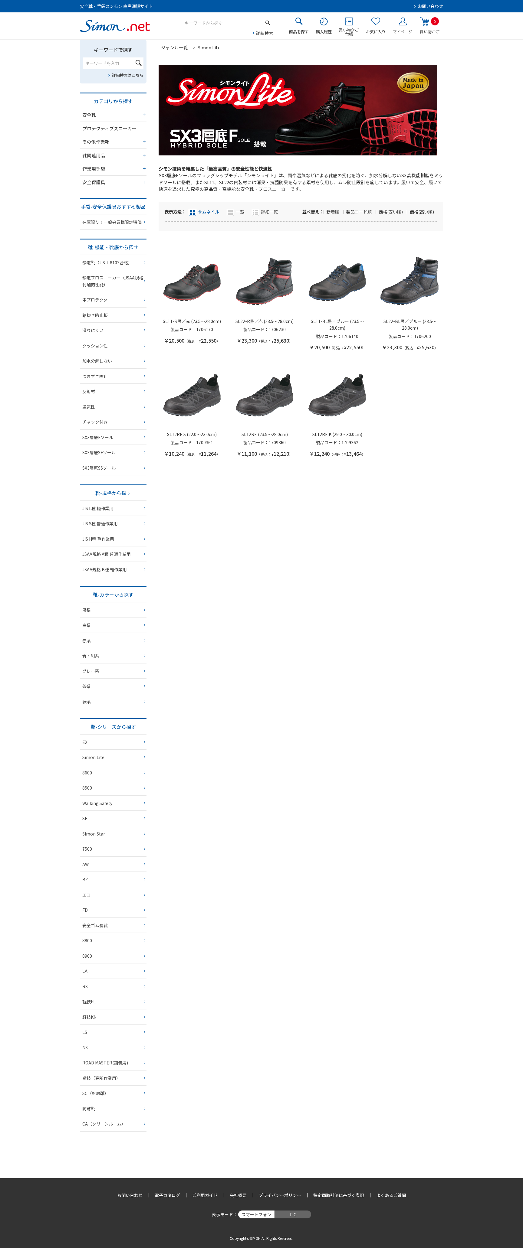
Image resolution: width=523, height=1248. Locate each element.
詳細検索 (264, 33)
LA (84, 971)
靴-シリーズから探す (113, 726)
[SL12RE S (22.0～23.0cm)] (192, 395)
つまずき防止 (95, 376)
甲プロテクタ (94, 300)
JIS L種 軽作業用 (97, 508)
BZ (85, 879)
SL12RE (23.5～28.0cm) (265, 434)
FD (85, 910)
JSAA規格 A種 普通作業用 (106, 554)
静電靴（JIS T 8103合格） (107, 262)
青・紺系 (90, 656)
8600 (87, 773)
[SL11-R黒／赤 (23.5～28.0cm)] (192, 282)
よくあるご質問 (391, 1195)
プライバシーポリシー (280, 1195)
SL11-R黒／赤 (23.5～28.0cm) (192, 321)
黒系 (86, 610)
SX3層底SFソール (99, 452)
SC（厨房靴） (95, 1093)
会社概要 (238, 1195)
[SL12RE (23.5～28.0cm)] (264, 395)
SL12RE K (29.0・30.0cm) (337, 434)
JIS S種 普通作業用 (100, 523)
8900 (87, 956)
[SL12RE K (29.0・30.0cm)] (337, 395)
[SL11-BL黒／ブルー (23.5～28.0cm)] (337, 282)
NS (85, 1047)
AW (85, 864)
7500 (87, 849)
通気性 (88, 407)
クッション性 (95, 346)
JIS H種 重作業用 (98, 539)
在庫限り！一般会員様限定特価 (112, 222)
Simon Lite (93, 757)
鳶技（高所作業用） (101, 1078)
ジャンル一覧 (174, 47)
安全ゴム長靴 (95, 925)
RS (85, 986)
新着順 (333, 212)
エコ (86, 895)
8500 (87, 788)
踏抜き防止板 (95, 315)
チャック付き (95, 422)
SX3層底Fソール (97, 437)
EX (84, 742)
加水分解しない (97, 361)
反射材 (88, 391)
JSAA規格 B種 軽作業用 (104, 569)
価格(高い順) (422, 212)
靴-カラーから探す (113, 594)
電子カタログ (167, 1195)
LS (84, 1032)
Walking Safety (97, 803)
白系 (86, 625)
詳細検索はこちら (127, 75)
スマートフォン (256, 1214)
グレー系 (90, 671)
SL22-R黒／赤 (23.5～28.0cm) (264, 321)
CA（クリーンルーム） (104, 1124)
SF (84, 818)
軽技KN (89, 1017)
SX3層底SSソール (99, 468)
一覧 (240, 212)
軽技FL (89, 1002)
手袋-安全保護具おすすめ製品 (113, 206)
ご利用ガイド (205, 1195)
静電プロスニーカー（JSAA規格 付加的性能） (112, 281)
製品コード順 (359, 212)
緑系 (86, 702)
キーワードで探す (113, 49)
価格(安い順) (391, 212)
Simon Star (93, 834)
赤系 (86, 640)
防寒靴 (88, 1109)
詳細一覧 (269, 212)
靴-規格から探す (113, 493)
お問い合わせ (430, 6)
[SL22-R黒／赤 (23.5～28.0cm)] (264, 282)
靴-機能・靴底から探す (113, 247)
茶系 (86, 686)
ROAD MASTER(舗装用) (105, 1063)
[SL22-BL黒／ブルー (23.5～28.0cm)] (410, 282)
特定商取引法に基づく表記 (338, 1195)
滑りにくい (93, 330)
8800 (87, 940)
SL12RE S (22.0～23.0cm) (192, 434)
